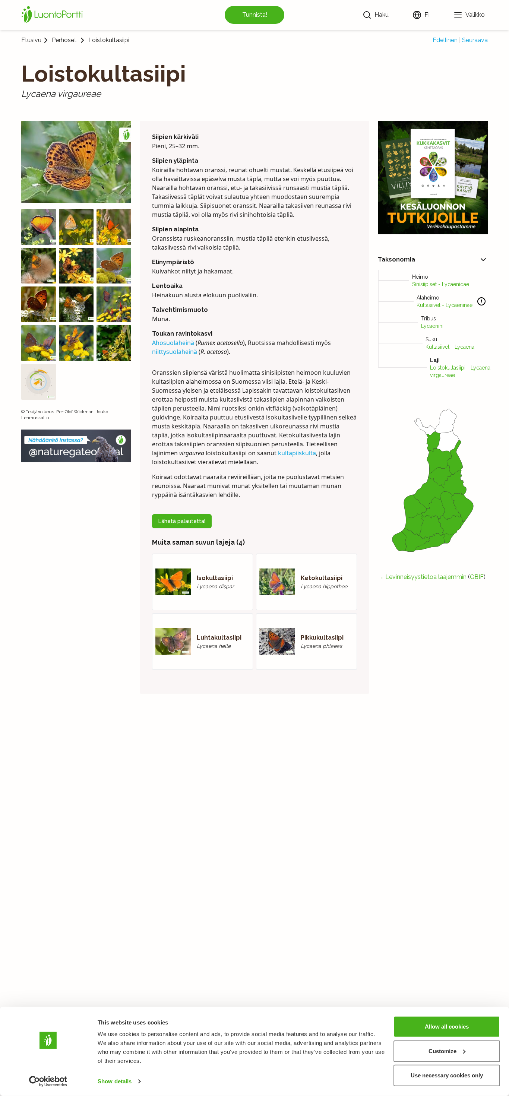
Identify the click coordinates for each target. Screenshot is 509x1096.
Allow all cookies (447, 1026)
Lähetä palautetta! (181, 521)
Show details (115, 1081)
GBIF (477, 576)
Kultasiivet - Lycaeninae (444, 305)
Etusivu (31, 40)
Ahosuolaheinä (173, 343)
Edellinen (445, 40)
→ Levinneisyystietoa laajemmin (422, 576)
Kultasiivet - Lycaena (450, 347)
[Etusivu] (53, 15)
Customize (442, 1051)
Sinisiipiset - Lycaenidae (440, 284)
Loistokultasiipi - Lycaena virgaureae (460, 371)
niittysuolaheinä (174, 352)
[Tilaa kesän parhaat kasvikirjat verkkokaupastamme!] (433, 177)
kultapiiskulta (297, 453)
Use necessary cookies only (447, 1075)
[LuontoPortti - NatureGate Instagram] (76, 446)
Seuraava (475, 40)
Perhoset (64, 40)
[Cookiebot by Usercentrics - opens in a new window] (48, 1081)
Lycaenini (432, 326)
